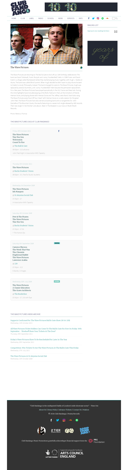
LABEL (31, 18)
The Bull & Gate (20, 146)
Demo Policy (52, 410)
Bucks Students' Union (24, 171)
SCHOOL (51, 18)
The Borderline (20, 294)
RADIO (40, 18)
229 (15, 264)
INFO (81, 18)
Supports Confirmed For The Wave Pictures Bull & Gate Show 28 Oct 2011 (40, 320)
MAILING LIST (93, 25)
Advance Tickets (65, 410)
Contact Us (77, 410)
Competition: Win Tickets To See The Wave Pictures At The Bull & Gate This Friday (44, 348)
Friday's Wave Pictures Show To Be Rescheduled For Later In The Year (38, 340)
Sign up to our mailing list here (98, 31)
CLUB (23, 18)
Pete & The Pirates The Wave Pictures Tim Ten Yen (21, 219)
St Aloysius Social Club (23, 195)
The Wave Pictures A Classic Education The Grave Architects (22, 288)
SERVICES (70, 18)
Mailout (86, 410)
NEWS (60, 18)
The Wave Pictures (21, 167)
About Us (42, 410)
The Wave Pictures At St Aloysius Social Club (28, 356)
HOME (14, 18)
